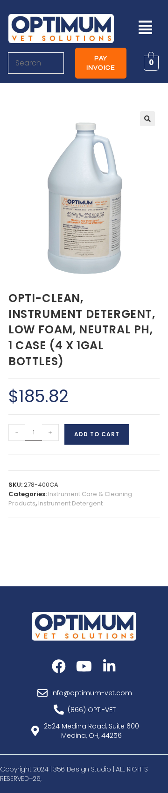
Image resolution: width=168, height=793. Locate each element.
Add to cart (96, 434)
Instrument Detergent (70, 503)
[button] (145, 27)
